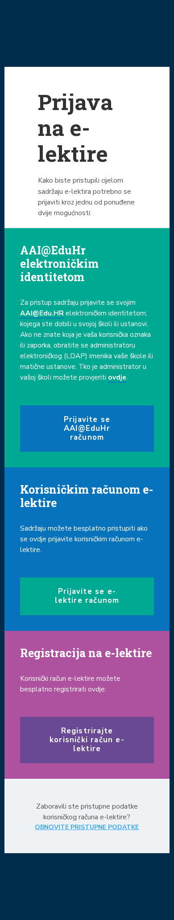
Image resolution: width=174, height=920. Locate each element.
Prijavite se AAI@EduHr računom (87, 428)
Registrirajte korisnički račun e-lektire (87, 740)
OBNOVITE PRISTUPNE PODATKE (87, 827)
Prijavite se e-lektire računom (87, 595)
